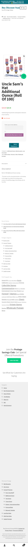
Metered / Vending (9, 253)
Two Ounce (7, 261)
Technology (19, 302)
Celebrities (10, 282)
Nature (17, 296)
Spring (15, 302)
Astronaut (10, 280)
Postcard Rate (8, 256)
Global (18, 294)
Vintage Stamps (16, 304)
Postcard (9, 299)
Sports (12, 302)
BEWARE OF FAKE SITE (18, 2)
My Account (4, 545)
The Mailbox (7, 396)
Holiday (22, 294)
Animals (4, 280)
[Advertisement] (14, 36)
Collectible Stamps (9, 285)
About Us (6, 399)
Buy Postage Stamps (12, 16)
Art (7, 280)
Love (8, 297)
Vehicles (7, 304)
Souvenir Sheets (6, 302)
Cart (21, 544)
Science (17, 299)
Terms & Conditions (18, 530)
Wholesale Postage (15, 307)
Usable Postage (6, 271)
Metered (11, 296)
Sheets (21, 299)
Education (23, 288)
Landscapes (4, 296)
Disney (19, 288)
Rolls (16, 154)
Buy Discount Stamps (12, 7)
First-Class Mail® (8, 248)
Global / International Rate (11, 251)
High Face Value (6, 263)
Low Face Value (6, 269)
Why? (13, 1)
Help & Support (7, 405)
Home (4, 16)
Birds (13, 280)
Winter (3, 310)
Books (19, 280)
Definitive (16, 288)
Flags (15, 291)
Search (14, 545)
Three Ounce (8, 258)
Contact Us (21, 528)
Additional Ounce (6, 18)
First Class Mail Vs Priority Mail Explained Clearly (14, 224)
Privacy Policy (8, 530)
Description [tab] (5, 163)
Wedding (4, 308)
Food (22, 291)
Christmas (21, 283)
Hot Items (5, 266)
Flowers (19, 291)
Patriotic (13, 154)
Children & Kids (15, 282)
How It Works (7, 393)
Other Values (7, 154)
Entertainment (6, 291)
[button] (24, 56)
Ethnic (11, 291)
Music (14, 296)
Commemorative (8, 288)
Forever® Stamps (21, 16)
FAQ (5, 402)
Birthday (15, 280)
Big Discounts (19, 151)
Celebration (5, 283)
